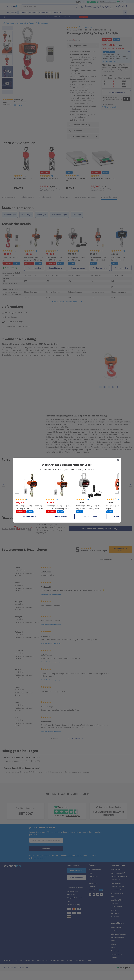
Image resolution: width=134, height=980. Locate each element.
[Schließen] (118, 460)
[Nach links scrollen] (17, 495)
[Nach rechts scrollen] (117, 495)
